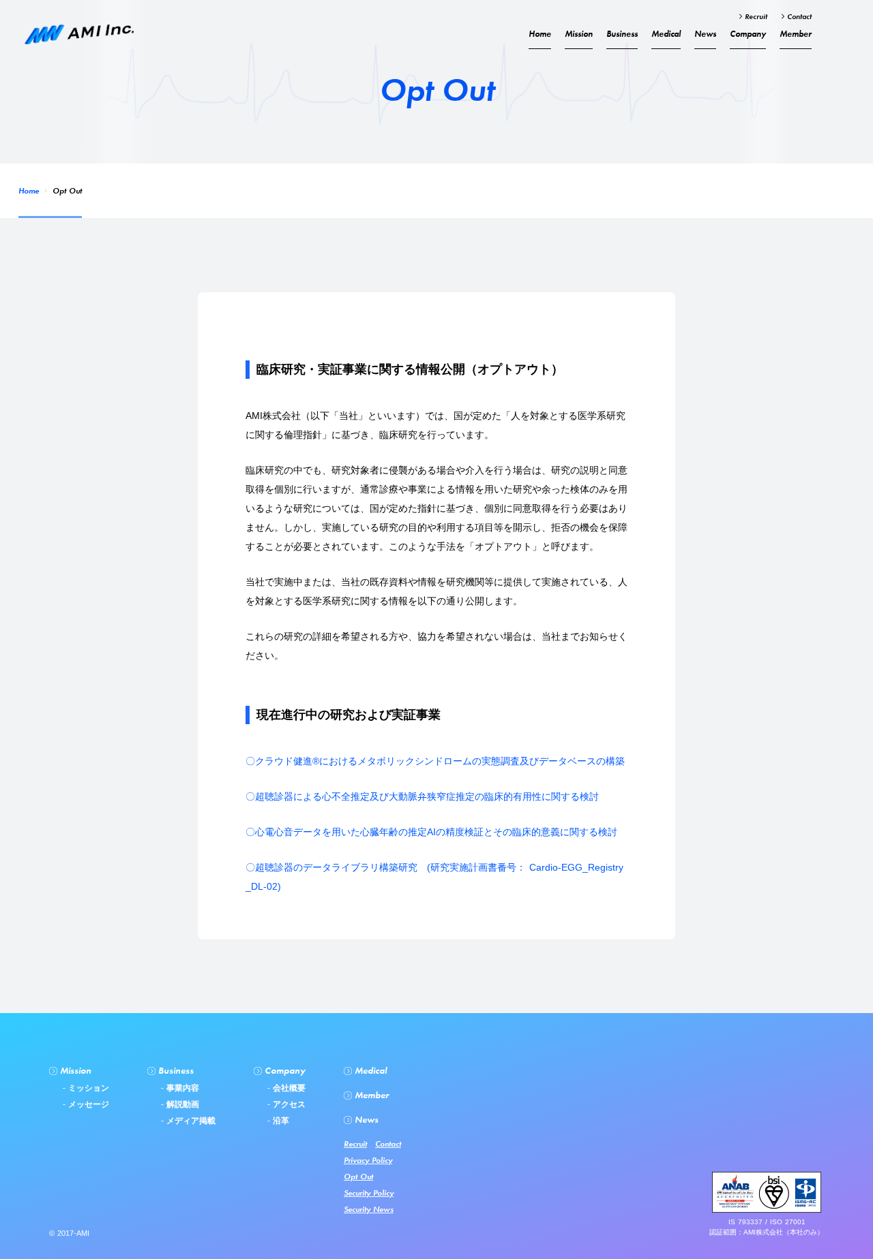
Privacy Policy (368, 1160)
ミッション (87, 1088)
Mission (579, 34)
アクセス (288, 1104)
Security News (369, 1209)
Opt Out (358, 1176)
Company (748, 34)
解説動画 (181, 1104)
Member (796, 34)
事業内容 (181, 1088)
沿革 (279, 1120)
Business (622, 34)
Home (28, 190)
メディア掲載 (190, 1120)
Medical (666, 34)
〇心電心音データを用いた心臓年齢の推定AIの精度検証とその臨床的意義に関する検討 (431, 831)
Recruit (754, 16)
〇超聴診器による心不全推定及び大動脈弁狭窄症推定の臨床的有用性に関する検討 (422, 796)
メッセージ (87, 1104)
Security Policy (369, 1192)
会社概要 (288, 1088)
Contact (798, 16)
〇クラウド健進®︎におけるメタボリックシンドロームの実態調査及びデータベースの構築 (435, 761)
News (705, 34)
